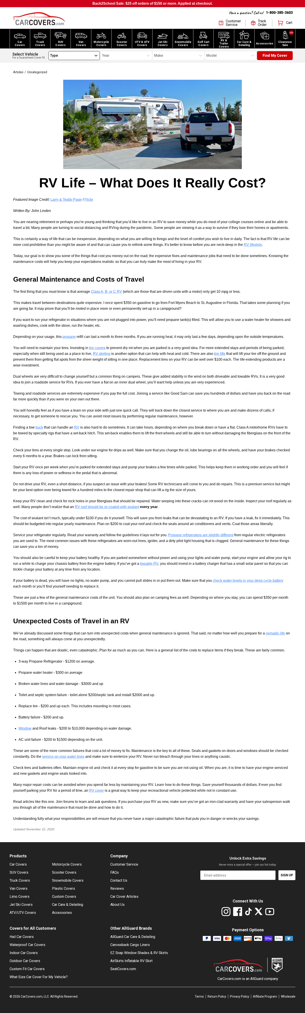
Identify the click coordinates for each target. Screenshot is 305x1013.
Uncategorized (37, 72)
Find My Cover (275, 55)
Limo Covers (19, 896)
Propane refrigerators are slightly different (200, 535)
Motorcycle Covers (67, 864)
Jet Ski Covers (21, 904)
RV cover (96, 790)
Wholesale (288, 996)
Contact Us (118, 880)
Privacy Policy (239, 996)
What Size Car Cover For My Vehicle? (39, 977)
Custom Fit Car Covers (27, 969)
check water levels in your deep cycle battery (248, 580)
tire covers (97, 348)
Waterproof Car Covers (27, 945)
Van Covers (18, 888)
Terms (199, 996)
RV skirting (101, 354)
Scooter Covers (64, 872)
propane (69, 337)
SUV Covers (19, 872)
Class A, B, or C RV (106, 291)
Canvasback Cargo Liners (130, 945)
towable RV (149, 563)
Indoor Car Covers (24, 953)
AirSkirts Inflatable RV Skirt (131, 961)
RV (76, 427)
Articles (18, 72)
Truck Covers (20, 880)
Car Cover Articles (124, 896)
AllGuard (256, 979)
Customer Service (124, 864)
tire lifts (219, 354)
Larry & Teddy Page (66, 199)
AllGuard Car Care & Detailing (132, 937)
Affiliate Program (265, 996)
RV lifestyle (253, 245)
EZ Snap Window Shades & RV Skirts (139, 953)
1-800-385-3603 (279, 12)
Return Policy (217, 996)
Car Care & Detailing (67, 904)
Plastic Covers (63, 888)
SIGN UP (287, 875)
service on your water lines (63, 756)
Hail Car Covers (22, 937)
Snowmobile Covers (68, 880)
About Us (117, 904)
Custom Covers (64, 896)
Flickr (88, 199)
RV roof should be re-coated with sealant (107, 507)
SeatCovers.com (123, 969)
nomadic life (275, 633)
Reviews (117, 888)
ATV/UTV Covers (23, 912)
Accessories (62, 912)
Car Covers (18, 864)
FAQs (114, 872)
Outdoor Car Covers (25, 961)
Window (25, 728)
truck (39, 427)
